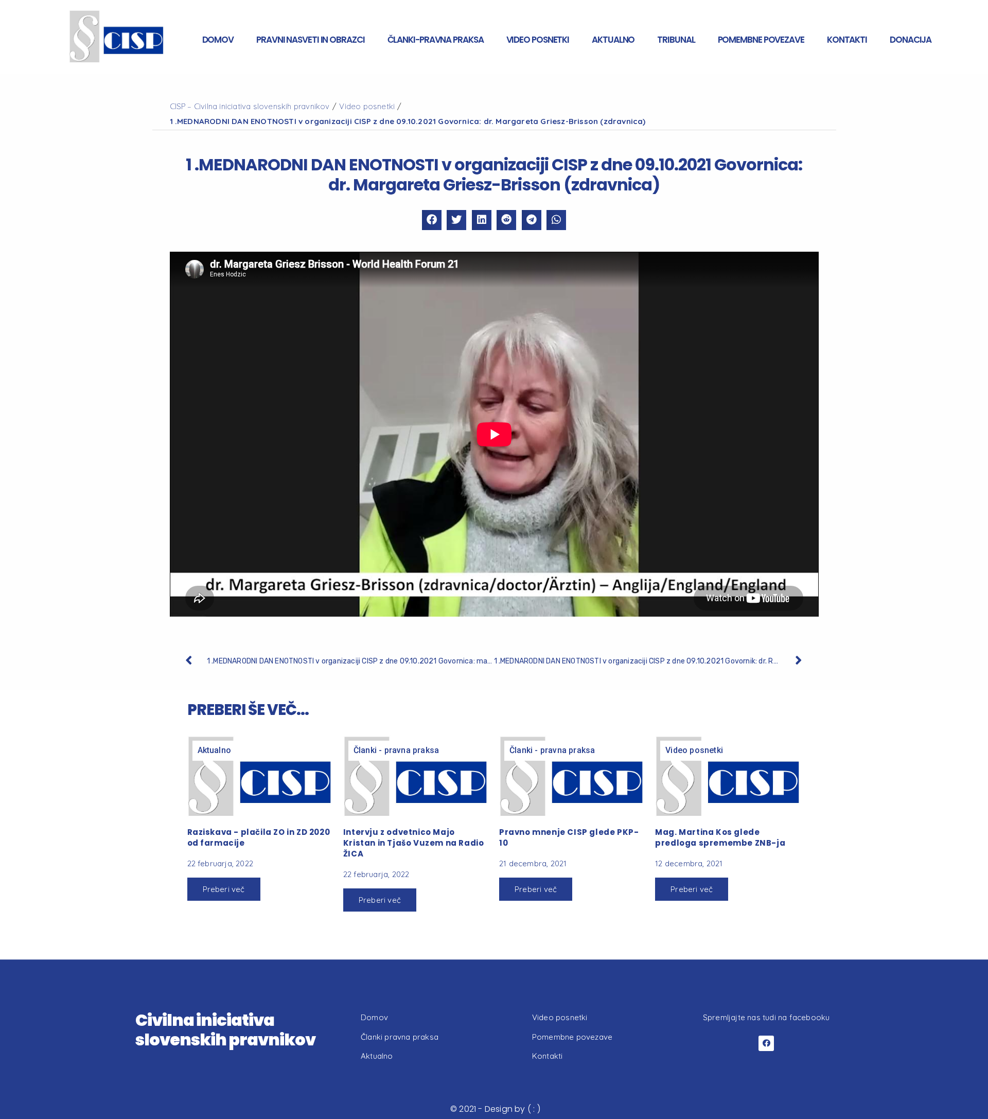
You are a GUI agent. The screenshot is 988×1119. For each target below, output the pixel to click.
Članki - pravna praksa (396, 750)
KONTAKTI (847, 39)
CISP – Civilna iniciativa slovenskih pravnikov (250, 106)
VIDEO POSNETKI (538, 39)
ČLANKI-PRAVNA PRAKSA (435, 39)
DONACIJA (910, 39)
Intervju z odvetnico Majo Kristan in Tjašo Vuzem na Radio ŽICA (413, 843)
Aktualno (215, 750)
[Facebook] (766, 1043)
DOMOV (218, 39)
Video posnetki (367, 106)
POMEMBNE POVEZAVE (761, 39)
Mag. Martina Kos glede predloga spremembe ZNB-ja (720, 837)
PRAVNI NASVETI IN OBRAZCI (310, 39)
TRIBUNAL (676, 39)
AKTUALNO (613, 39)
